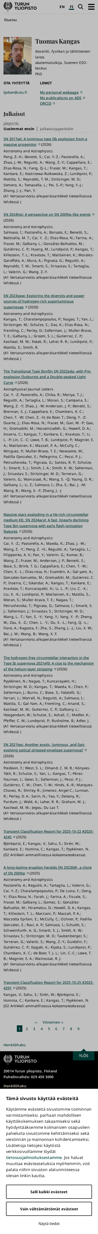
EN (62, 6)
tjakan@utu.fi (15, 92)
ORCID (45, 103)
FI (71, 6)
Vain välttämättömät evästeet (49, 1208)
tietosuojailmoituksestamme (34, 1157)
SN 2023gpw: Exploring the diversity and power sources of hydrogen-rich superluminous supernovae (44, 301)
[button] (91, 7)
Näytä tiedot (49, 1223)
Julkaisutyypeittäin (56, 128)
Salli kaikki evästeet (49, 1191)
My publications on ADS (61, 97)
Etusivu (10, 19)
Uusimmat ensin (19, 128)
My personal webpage (59, 92)
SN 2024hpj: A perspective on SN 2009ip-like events (47, 214)
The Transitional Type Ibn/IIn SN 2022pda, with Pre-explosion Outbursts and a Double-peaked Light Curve (47, 377)
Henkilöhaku (15, 1044)
